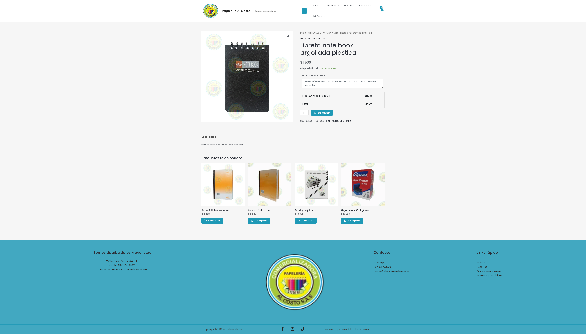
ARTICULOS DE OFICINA (319, 32)
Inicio (316, 5)
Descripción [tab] (208, 136)
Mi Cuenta (319, 16)
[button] (288, 36)
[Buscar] (304, 11)
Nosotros (349, 5)
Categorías (330, 5)
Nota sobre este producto (315, 75)
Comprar (324, 113)
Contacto (365, 5)
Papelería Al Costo (236, 11)
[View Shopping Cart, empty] (382, 11)
